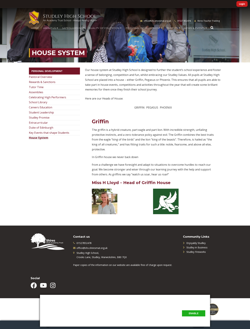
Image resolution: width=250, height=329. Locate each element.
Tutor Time (36, 87)
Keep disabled (197, 320)
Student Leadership (41, 112)
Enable (193, 313)
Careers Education (40, 107)
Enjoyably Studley (196, 243)
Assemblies (36, 92)
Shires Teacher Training (208, 20)
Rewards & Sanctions (42, 82)
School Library (38, 102)
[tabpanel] (153, 162)
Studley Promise (39, 117)
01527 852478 (184, 20)
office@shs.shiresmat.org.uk (157, 20)
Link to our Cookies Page (58, 318)
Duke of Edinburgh (41, 127)
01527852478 (84, 243)
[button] (212, 28)
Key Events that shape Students (49, 133)
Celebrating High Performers (47, 97)
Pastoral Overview (40, 77)
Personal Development (47, 71)
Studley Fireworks (196, 251)
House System (38, 138)
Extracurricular (38, 123)
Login (242, 3)
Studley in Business (196, 247)
